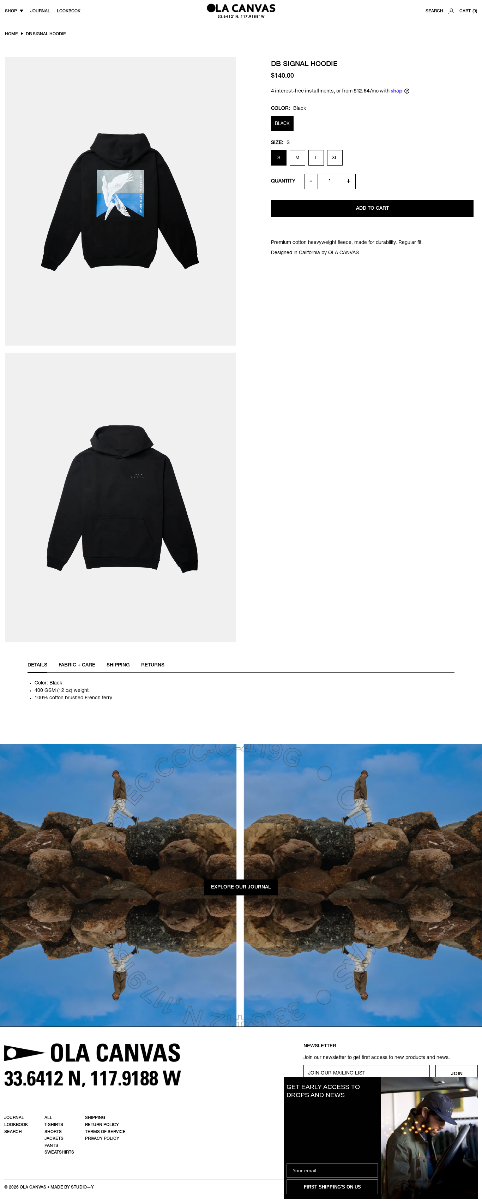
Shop (11, 11)
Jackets (54, 1139)
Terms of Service (105, 1132)
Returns (152, 665)
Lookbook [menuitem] (68, 11)
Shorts (53, 1132)
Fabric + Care (77, 665)
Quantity (283, 181)
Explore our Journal (241, 887)
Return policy (102, 1125)
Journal (14, 1118)
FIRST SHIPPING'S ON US (332, 1187)
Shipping (118, 665)
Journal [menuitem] (40, 11)
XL (334, 158)
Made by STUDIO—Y (72, 1187)
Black (282, 124)
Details (37, 665)
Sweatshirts (59, 1152)
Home (11, 34)
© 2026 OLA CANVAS (25, 1187)
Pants (51, 1146)
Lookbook (16, 1125)
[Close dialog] (470, 1084)
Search (434, 11)
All (48, 1118)
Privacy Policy (102, 1139)
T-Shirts (53, 1125)
